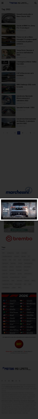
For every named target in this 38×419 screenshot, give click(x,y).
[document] (19, 209)
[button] (35, 201)
